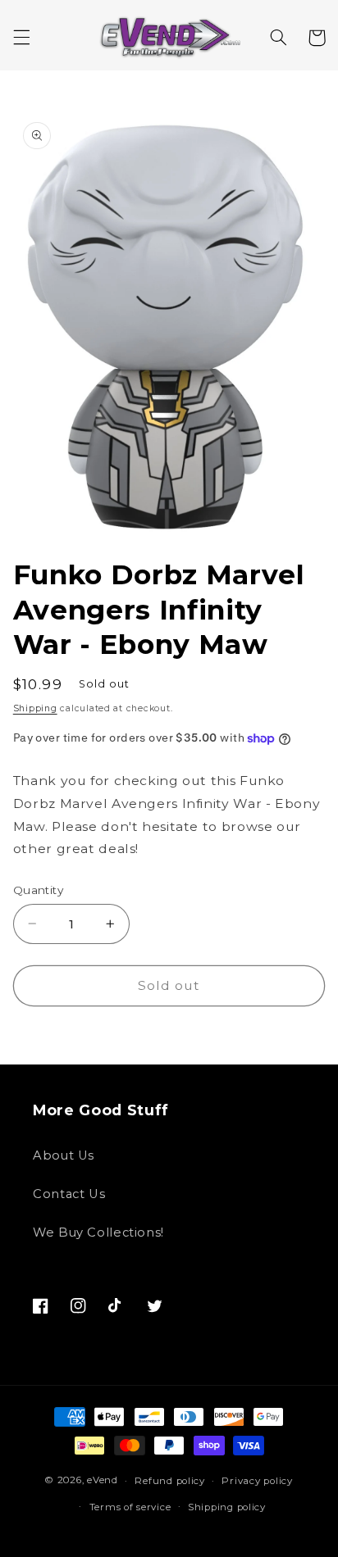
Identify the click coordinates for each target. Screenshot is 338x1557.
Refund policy (170, 1481)
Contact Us (69, 1194)
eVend (102, 1481)
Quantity (38, 890)
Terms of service (130, 1507)
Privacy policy (257, 1481)
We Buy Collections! (98, 1232)
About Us (63, 1155)
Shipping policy (227, 1507)
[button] (21, 38)
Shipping (35, 708)
